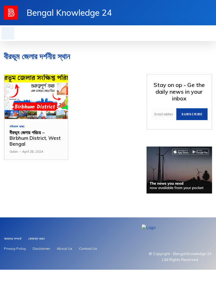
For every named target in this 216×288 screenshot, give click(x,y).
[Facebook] (209, 13)
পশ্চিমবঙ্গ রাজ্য (17, 126)
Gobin (14, 152)
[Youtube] (200, 13)
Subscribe (191, 114)
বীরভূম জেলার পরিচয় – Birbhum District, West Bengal (35, 138)
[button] (8, 33)
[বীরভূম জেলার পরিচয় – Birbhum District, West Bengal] (36, 97)
